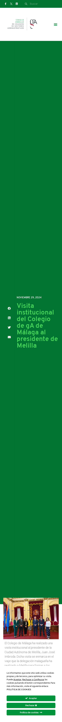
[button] (55, 24)
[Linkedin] (17, 4)
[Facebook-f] (5, 4)
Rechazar (30, 705)
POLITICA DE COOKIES (19, 689)
